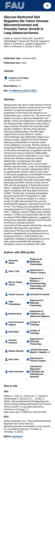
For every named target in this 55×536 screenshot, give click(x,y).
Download (17, 436)
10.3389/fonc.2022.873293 (23, 90)
